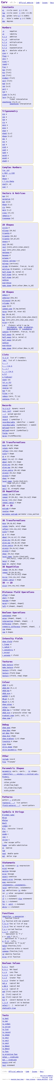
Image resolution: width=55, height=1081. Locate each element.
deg (3, 21)
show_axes (6, 727)
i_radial (5, 647)
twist (4, 561)
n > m (4, 978)
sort (4, 81)
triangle (5, 233)
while (4, 907)
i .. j (5, 363)
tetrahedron (12, 327)
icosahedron (27, 329)
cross (4, 213)
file (4, 762)
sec (3, 139)
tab (3, 851)
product (5, 78)
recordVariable (8, 422)
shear (4, 478)
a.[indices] (7, 377)
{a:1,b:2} (6, 408)
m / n (4, 45)
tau (3, 13)
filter (5, 393)
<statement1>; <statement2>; (14, 885)
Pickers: (5, 777)
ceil (4, 59)
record (5, 416)
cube (20, 327)
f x (3, 921)
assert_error (7, 879)
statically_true (9, 1008)
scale (4, 453)
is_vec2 (5, 1038)
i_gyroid (5, 652)
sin (3, 114)
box (3, 314)
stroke (5, 266)
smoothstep (6, 102)
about (4, 459)
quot (4, 853)
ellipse (5, 230)
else (20, 898)
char (4, 831)
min (3, 72)
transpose (6, 218)
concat (5, 385)
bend (4, 486)
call (4, 948)
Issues (45, 2)
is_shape (5, 1035)
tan (3, 119)
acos (4, 128)
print (4, 868)
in (29, 771)
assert (5, 876)
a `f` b (5, 941)
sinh (4, 147)
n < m (4, 972)
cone (4, 306)
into (8, 936)
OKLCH (4, 702)
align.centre (7, 470)
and (3, 991)
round (4, 64)
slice (4, 585)
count (4, 379)
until (11, 904)
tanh (4, 152)
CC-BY (50, 1077)
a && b (5, 986)
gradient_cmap (8, 715)
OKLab (4, 699)
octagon (5, 258)
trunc (4, 61)
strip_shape (7, 747)
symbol (5, 826)
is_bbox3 (5, 1048)
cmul (4, 184)
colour (5, 707)
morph (4, 603)
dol (3, 856)
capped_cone (7, 309)
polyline (5, 269)
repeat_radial (8, 502)
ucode (4, 834)
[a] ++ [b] (6, 382)
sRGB (4, 685)
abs (3, 50)
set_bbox (5, 733)
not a (4, 983)
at (3, 456)
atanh (4, 161)
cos (3, 117)
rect (4, 244)
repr (4, 837)
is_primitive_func (10, 1054)
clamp (4, 94)
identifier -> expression (13, 916)
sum (3, 75)
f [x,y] (5, 923)
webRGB (5, 696)
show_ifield (7, 641)
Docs (52, 2)
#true (4, 817)
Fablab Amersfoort (42, 1079)
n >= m (5, 980)
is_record (6, 1032)
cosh (4, 150)
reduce (5, 396)
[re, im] (5, 170)
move (4, 445)
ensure (5, 1062)
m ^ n (4, 48)
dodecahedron (12, 329)
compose (5, 951)
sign (4, 53)
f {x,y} (5, 926)
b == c (5, 967)
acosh (4, 158)
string (5, 840)
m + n (4, 37)
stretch (5, 473)
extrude (5, 508)
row (3, 629)
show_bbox (6, 730)
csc (3, 141)
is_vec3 (5, 1040)
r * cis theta (8, 181)
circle (5, 228)
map (3, 391)
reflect (5, 451)
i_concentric (7, 650)
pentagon (5, 252)
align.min (6, 464)
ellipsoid (6, 300)
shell (4, 598)
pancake (5, 600)
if (3, 896)
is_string (6, 1027)
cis (3, 122)
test (4, 1065)
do (3, 865)
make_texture (7, 665)
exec (4, 882)
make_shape (6, 285)
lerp (4, 97)
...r (4, 414)
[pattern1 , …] (8, 803)
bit (3, 1000)
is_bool (5, 1018)
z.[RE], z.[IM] (8, 173)
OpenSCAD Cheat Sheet (17, 1079)
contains (5, 399)
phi (3, 16)
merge (4, 436)
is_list (5, 1029)
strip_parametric (9, 750)
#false (5, 820)
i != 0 (5, 1002)
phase (4, 136)
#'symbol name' (8, 815)
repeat (5, 494)
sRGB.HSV (5, 688)
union (4, 618)
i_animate (6, 655)
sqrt (4, 89)
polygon (5, 263)
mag (3, 176)
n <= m (5, 975)
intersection (7, 621)
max (3, 70)
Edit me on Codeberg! (46, 1075)
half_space (6, 334)
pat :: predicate (9, 1060)
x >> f (5, 932)
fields (5, 433)
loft (4, 606)
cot (3, 144)
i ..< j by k (7, 371)
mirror (5, 500)
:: (10, 800)
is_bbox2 (5, 1046)
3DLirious (45, 1077)
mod (3, 83)
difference (6, 624)
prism (4, 322)
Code (38, 2)
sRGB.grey (6, 693)
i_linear (5, 644)
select (5, 1005)
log (3, 92)
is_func (5, 1051)
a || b (5, 989)
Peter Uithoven (30, 1079)
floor (4, 56)
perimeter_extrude (10, 514)
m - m (4, 39)
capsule (5, 332)
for (3, 901)
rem (3, 86)
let (3, 890)
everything (6, 283)
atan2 (4, 133)
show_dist (6, 736)
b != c (5, 969)
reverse (5, 388)
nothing (5, 280)
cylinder (5, 303)
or (3, 994)
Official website (26, 2)
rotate (5, 448)
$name (4, 845)
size (4, 744)
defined (5, 428)
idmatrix (5, 215)
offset (5, 595)
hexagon (5, 255)
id (3, 954)
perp (4, 210)
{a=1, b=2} (6, 411)
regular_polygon (9, 261)
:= (7, 893)
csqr (4, 187)
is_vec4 (5, 1043)
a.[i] (4, 374)
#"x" (4, 828)
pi (3, 10)
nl (3, 848)
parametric (6, 771)
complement (6, 615)
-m (3, 31)
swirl (4, 488)
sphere (5, 295)
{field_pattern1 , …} (11, 805)
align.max (6, 467)
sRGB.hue (5, 690)
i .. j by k (7, 366)
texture (5, 670)
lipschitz (6, 741)
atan (4, 131)
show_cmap (6, 718)
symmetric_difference (11, 626)
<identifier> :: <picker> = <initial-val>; (20, 774)
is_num (5, 1021)
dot (3, 202)
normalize (6, 199)
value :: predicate (10, 1057)
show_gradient (8, 738)
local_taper (7, 481)
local (4, 888)
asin (4, 125)
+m (3, 34)
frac (4, 67)
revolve (5, 511)
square (5, 241)
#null (4, 823)
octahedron (28, 327)
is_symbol (6, 1024)
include (5, 759)
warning (5, 871)
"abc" (4, 360)
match (4, 946)
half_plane (6, 272)
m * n (4, 42)
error (4, 874)
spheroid (5, 298)
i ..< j (5, 369)
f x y (4, 929)
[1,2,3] (5, 358)
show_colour (7, 704)
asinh (4, 155)
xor (3, 997)
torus (4, 311)
